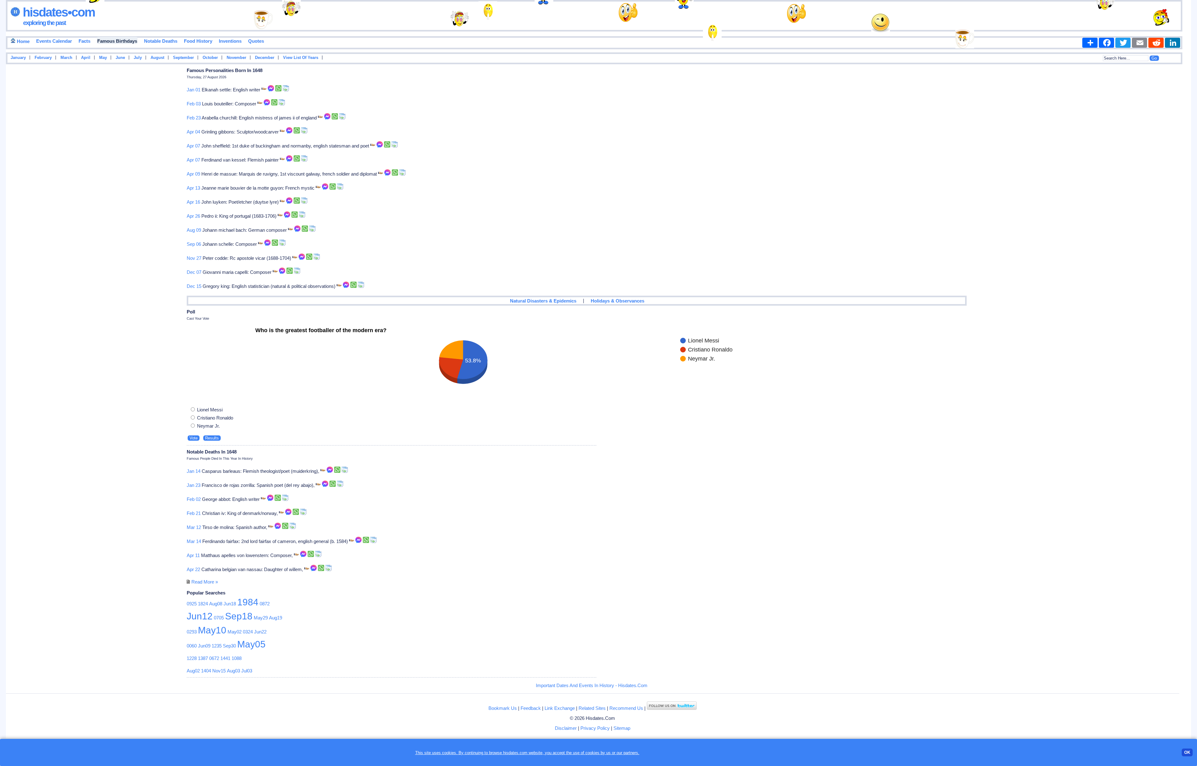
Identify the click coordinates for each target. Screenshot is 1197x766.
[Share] (1090, 43)
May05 (251, 644)
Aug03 (233, 670)
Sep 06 (194, 244)
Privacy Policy (595, 728)
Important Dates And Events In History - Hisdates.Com (591, 685)
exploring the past (44, 22)
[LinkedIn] (1172, 43)
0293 (192, 631)
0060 (192, 645)
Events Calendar (54, 41)
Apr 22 (193, 569)
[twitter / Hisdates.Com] (672, 708)
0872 (265, 603)
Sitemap (621, 728)
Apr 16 (193, 202)
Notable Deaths (160, 41)
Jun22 (260, 631)
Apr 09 (193, 174)
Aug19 (275, 617)
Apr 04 (193, 131)
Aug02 (193, 670)
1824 (203, 603)
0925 (192, 603)
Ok (1187, 752)
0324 (248, 631)
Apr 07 (193, 145)
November (236, 58)
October (210, 58)
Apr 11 (193, 555)
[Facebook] (1106, 43)
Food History (198, 41)
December (264, 58)
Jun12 (200, 616)
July (138, 58)
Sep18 (238, 616)
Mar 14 (194, 541)
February (43, 58)
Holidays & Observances (617, 300)
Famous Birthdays (117, 41)
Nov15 (219, 670)
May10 (212, 630)
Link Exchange (560, 708)
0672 (214, 658)
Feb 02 (194, 499)
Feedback (531, 708)
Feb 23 (194, 117)
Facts (84, 41)
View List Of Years (300, 58)
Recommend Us (626, 708)
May (103, 58)
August (157, 58)
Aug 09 (194, 230)
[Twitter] (1123, 43)
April (85, 58)
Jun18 (230, 603)
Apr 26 (193, 216)
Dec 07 (194, 272)
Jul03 (246, 670)
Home (23, 41)
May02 (235, 631)
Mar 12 (194, 527)
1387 (203, 658)
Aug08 (215, 603)
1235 (217, 645)
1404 (206, 670)
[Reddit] (1156, 43)
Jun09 (204, 645)
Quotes (256, 41)
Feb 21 (194, 513)
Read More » (204, 581)
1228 (192, 658)
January (18, 58)
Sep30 (229, 645)
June (120, 58)
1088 (237, 658)
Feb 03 (194, 103)
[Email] (1139, 43)
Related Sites (592, 708)
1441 (225, 658)
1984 (247, 602)
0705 (219, 617)
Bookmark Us (502, 708)
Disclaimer (566, 728)
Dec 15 (194, 286)
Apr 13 (193, 188)
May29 (261, 617)
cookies (592, 752)
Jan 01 (193, 89)
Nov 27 (194, 258)
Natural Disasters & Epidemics (543, 300)
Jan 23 (193, 485)
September (183, 58)
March (66, 58)
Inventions (230, 41)
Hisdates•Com (57, 12)
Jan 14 (193, 471)
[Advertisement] (1172, 166)
